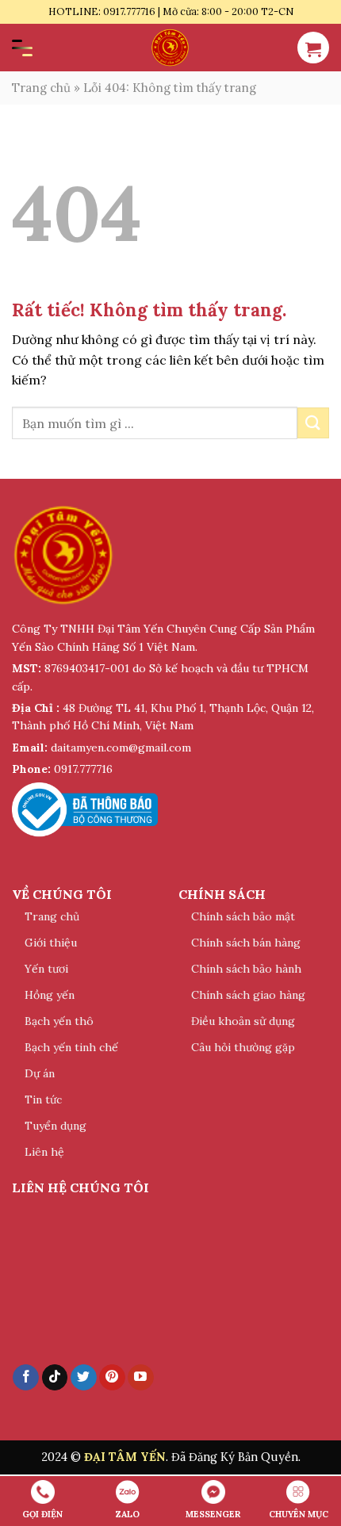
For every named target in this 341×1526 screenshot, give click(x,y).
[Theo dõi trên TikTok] (55, 1377)
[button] (313, 47)
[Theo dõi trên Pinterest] (112, 1377)
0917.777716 (83, 769)
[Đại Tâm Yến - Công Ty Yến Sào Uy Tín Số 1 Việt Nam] (170, 47)
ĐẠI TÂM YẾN (125, 1457)
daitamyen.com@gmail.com (121, 747)
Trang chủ (41, 87)
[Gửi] (313, 422)
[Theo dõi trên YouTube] (141, 1377)
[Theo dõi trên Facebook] (26, 1377)
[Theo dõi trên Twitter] (84, 1377)
